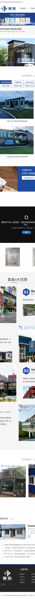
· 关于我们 (22, 577)
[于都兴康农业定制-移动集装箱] (17, 140)
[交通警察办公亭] (13, 480)
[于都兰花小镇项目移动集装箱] (17, 105)
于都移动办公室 (30, 86)
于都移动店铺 (17, 86)
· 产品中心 (22, 579)
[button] (6, 24)
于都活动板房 (29, 82)
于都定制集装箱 (6, 82)
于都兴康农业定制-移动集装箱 (17, 157)
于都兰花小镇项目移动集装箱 (16, 121)
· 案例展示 (22, 582)
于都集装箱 (17, 82)
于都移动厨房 (5, 86)
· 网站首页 (22, 574)
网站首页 (23, 8)
